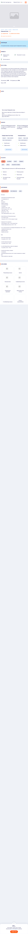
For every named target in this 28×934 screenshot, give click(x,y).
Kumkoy (10, 29)
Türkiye (6, 29)
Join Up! (2, 29)
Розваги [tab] (21, 161)
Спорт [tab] (15, 161)
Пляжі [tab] (3, 161)
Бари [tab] (20, 191)
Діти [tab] (3, 164)
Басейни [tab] (9, 161)
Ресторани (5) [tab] (14, 191)
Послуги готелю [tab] (16, 164)
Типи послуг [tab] (5, 191)
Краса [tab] (8, 164)
